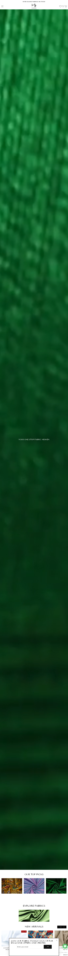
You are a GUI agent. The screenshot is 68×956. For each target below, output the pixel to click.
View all (62, 926)
